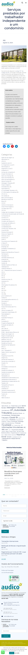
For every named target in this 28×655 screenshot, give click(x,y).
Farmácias (4, 254)
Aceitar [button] (11, 653)
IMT (2, 283)
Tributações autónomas (7, 392)
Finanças (3, 259)
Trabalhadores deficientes (8, 379)
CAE (2, 203)
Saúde (3, 354)
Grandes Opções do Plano (8, 265)
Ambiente (4, 170)
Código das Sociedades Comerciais (10, 212)
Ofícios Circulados (6, 310)
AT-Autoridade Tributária (7, 190)
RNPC (3, 348)
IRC (2, 286)
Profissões (4, 321)
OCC (2, 308)
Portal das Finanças (6, 317)
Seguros (3, 357)
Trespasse (4, 388)
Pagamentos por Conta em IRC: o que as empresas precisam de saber (13, 553)
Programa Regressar (6, 323)
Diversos (3, 237)
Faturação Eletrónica (6, 257)
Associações (4, 188)
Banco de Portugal (6, 197)
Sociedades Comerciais (7, 366)
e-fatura (3, 243)
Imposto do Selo (5, 279)
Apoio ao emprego (6, 175)
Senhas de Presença (6, 359)
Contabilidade (5, 226)
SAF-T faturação (5, 350)
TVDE (2, 395)
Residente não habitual (7, 345)
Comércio (4, 217)
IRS (4, 40)
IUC (2, 292)
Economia (4, 245)
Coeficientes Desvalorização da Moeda (11, 214)
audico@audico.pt (9, 616)
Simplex (3, 363)
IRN (2, 288)
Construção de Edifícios (7, 223)
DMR (2, 239)
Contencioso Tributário (7, 228)
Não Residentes (5, 305)
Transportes (4, 386)
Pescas (3, 315)
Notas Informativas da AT (8, 306)
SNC (2, 365)
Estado (3, 250)
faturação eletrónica (9, 423)
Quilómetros (4, 330)
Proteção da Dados (12, 431)
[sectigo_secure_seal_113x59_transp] (14, 581)
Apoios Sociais (5, 181)
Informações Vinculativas (8, 285)
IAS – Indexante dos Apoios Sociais (10, 270)
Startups (3, 368)
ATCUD (3, 194)
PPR (2, 319)
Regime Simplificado (6, 336)
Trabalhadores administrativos (9, 377)
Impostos (3, 281)
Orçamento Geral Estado (8, 312)
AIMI (2, 161)
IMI (2, 277)
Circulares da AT (5, 208)
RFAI (2, 346)
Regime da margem (6, 334)
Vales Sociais (4, 397)
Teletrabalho (4, 376)
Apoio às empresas (6, 177)
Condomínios (4, 219)
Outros (3, 431)
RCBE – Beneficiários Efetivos (9, 332)
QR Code (3, 328)
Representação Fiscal (7, 341)
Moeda (3, 303)
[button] (7, 487)
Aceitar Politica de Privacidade (6, 526)
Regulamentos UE (6, 337)
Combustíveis (5, 216)
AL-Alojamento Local (7, 165)
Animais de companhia (7, 172)
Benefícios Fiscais (6, 199)
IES (2, 275)
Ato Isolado (4, 195)
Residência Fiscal (5, 343)
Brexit (3, 201)
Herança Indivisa (5, 268)
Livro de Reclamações (7, 572)
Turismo (3, 394)
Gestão (3, 263)
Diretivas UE (4, 235)
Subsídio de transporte (7, 372)
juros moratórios (5, 296)
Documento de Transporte (8, 241)
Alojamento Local (6, 168)
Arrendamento (5, 186)
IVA (2, 294)
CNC (2, 210)
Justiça (3, 297)
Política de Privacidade (7, 570)
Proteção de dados (6, 325)
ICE (2, 272)
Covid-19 (3, 230)
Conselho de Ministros (7, 221)
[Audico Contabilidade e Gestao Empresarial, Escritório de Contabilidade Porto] (8, 2)
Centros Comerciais (6, 205)
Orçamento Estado (17, 429)
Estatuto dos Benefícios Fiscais (9, 252)
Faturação (4, 256)
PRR (2, 326)
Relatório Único (5, 339)
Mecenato (4, 301)
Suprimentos (4, 374)
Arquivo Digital (5, 185)
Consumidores (5, 225)
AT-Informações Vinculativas (8, 192)
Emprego (3, 246)
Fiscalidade (4, 261)
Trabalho (3, 383)
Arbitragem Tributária (7, 183)
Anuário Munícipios (6, 174)
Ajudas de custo (5, 163)
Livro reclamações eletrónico (9, 299)
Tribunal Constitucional (7, 390)
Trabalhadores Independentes (9, 381)
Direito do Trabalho (6, 234)
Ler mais (17, 653)
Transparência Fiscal (6, 385)
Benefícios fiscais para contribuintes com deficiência (13, 473)
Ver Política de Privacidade (12, 525)
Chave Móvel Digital (6, 206)
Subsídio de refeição (6, 370)
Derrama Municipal (6, 232)
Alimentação (4, 166)
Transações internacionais (9, 541)
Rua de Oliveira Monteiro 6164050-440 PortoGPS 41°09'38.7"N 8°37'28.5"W (11, 604)
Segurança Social (5, 355)
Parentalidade (5, 314)
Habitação (4, 266)
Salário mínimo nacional (7, 352)
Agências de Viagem (6, 157)
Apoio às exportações (7, 179)
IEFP (2, 274)
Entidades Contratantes (7, 248)
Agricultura (4, 159)
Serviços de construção (7, 361)
